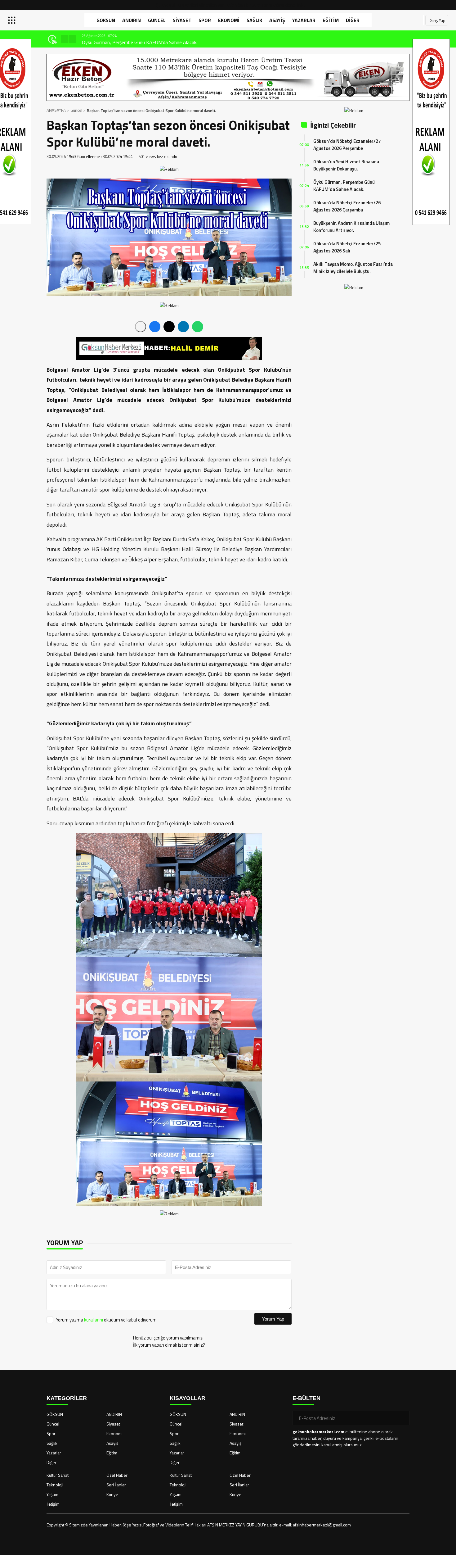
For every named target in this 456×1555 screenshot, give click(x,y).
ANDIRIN (131, 20)
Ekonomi (228, 20)
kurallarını (93, 1319)
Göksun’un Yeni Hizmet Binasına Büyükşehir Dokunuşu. (346, 165)
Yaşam (52, 1494)
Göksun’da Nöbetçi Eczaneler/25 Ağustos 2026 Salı (347, 247)
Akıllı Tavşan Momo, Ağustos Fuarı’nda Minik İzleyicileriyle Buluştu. (353, 268)
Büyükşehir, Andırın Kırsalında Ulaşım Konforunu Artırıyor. (351, 227)
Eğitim (331, 20)
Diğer (353, 20)
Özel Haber (116, 1475)
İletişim (53, 1504)
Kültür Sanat (58, 1475)
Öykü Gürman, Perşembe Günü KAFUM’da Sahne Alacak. (138, 42)
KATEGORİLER (67, 1398)
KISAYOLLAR (187, 1398)
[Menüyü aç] (12, 20)
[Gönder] (402, 1418)
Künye (112, 1494)
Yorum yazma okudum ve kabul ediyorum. (107, 1319)
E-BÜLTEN (306, 1398)
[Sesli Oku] (140, 326)
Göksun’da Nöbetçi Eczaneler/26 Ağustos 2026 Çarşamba (347, 206)
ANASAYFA (56, 110)
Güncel (157, 20)
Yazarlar (303, 20)
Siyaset (182, 20)
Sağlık (254, 20)
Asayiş (277, 20)
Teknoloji (55, 1484)
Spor (205, 20)
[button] (64, 39)
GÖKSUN (105, 20)
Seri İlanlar (116, 1484)
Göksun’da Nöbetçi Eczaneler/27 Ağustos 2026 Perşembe (347, 145)
